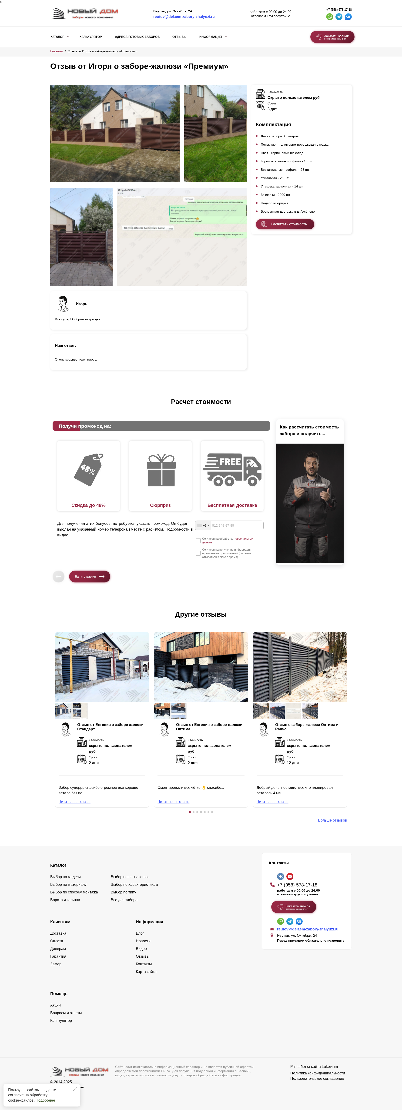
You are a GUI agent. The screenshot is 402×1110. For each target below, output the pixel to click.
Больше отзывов (332, 820)
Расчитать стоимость (289, 224)
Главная (56, 51)
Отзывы (179, 37)
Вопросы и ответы (66, 1013)
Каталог (57, 37)
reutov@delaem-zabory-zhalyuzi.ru (184, 17)
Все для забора (124, 900)
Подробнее (45, 1100)
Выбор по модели (65, 877)
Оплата (56, 941)
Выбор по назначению (130, 877)
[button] (190, 812)
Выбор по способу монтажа (74, 892)
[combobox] (203, 525)
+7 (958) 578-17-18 (339, 9)
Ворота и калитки (65, 900)
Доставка (58, 933)
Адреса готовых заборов (137, 37)
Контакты (144, 964)
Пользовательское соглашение (317, 1078)
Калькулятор (91, 37)
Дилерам (58, 949)
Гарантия (58, 956)
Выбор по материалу (68, 884)
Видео (141, 949)
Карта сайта (146, 972)
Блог (140, 933)
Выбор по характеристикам (134, 884)
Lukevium (330, 1067)
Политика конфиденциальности (317, 1073)
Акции (55, 1005)
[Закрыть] (75, 1089)
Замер (55, 964)
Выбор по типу (123, 892)
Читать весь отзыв (74, 802)
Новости (143, 941)
